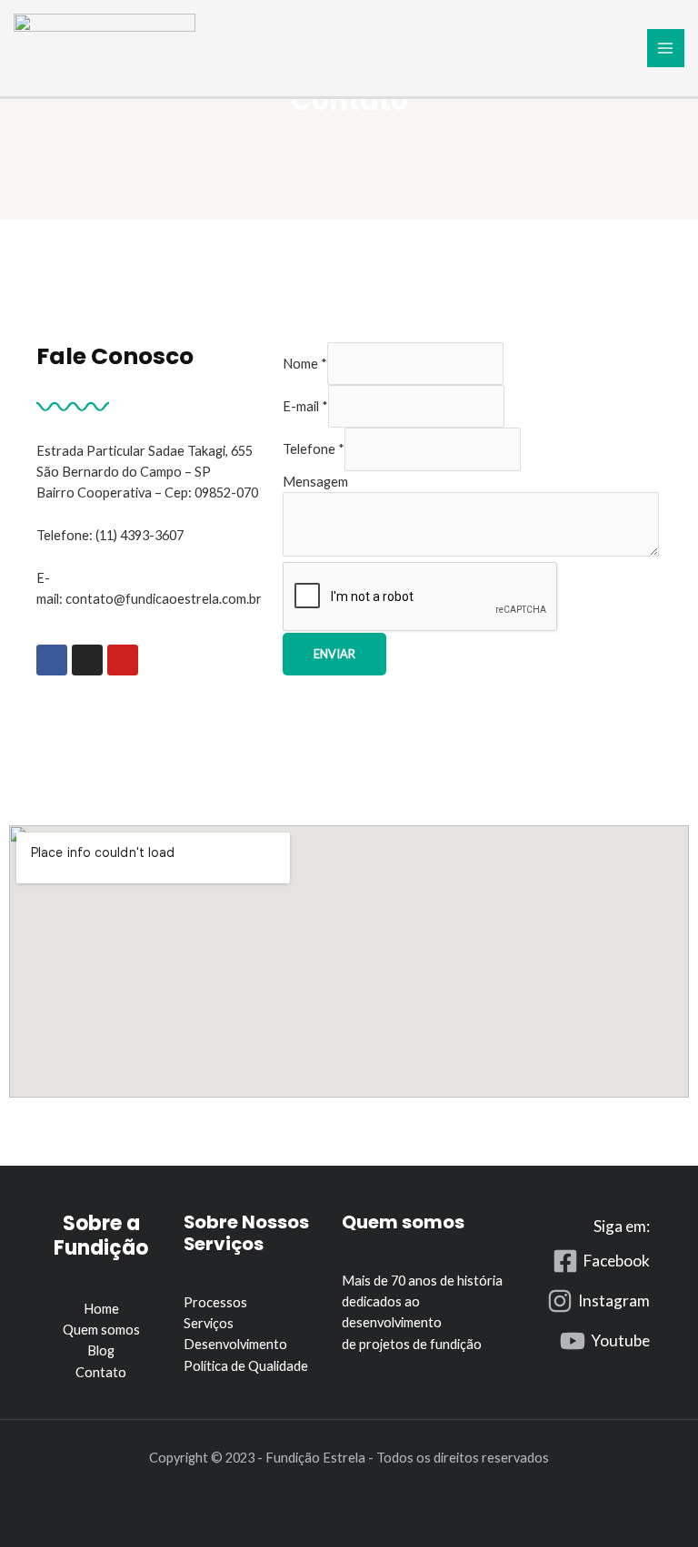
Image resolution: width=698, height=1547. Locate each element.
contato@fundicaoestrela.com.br (163, 598)
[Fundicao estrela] (104, 44)
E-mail (305, 406)
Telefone (313, 449)
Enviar (334, 653)
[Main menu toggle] (666, 48)
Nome (305, 363)
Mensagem (315, 481)
